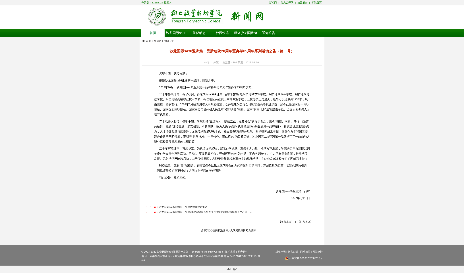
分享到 (205, 230)
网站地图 (305, 251)
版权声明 (281, 251)
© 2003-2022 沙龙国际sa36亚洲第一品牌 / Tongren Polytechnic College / (183, 251)
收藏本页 (286, 221)
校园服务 (302, 2)
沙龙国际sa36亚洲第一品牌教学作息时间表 (183, 206)
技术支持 (230, 251)
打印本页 (305, 221)
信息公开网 (287, 2)
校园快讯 (222, 33)
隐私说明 (293, 251)
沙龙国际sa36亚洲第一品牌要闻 (176, 34)
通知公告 (268, 33)
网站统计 (317, 251)
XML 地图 (232, 269)
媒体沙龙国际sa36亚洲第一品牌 (245, 34)
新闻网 (273, 2)
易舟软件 (243, 251)
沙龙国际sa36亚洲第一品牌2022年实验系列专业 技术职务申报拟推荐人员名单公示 (205, 212)
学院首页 (317, 2)
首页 (153, 33)
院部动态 (199, 33)
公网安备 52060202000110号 (306, 258)
